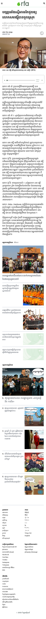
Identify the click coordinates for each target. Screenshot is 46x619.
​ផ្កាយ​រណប (5, 550)
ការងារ (4, 584)
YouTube (5, 557)
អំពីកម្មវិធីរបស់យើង (7, 602)
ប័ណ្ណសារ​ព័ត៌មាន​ (29, 547)
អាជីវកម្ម (4, 520)
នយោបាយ (5, 512)
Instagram (5, 562)
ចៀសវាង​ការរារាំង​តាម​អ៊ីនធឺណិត (10, 599)
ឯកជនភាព (5, 587)
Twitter (4, 560)
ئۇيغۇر (27, 531)
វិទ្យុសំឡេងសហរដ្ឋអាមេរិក (9, 594)
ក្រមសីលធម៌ (5, 579)
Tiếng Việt (28, 533)
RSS (3, 570)
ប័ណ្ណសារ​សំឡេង (29, 550)
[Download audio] (42, 80)
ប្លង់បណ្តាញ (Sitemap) (31, 552)
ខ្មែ (25, 525)
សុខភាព (4, 525)
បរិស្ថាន (4, 523)
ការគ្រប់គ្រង (5, 581)
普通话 (27, 512)
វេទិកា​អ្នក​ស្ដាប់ (6, 538)
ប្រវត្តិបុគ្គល (5, 531)
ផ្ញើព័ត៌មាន (4, 607)
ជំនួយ (3, 605)
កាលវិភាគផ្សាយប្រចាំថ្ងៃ (8, 597)
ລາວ (26, 523)
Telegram (5, 565)
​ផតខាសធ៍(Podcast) (8, 552)
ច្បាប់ (3, 528)
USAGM (5, 592)
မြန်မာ (27, 518)
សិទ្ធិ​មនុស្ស (5, 515)
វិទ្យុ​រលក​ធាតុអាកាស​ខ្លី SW (9, 547)
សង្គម (3, 518)
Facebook (5, 555)
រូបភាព (4, 533)
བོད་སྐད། (27, 528)
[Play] (5, 80)
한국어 (27, 520)
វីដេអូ (3, 536)
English (27, 536)
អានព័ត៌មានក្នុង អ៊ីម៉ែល (8, 568)
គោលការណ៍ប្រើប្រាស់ (7, 589)
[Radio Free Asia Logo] (23, 3)
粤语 (26, 515)
